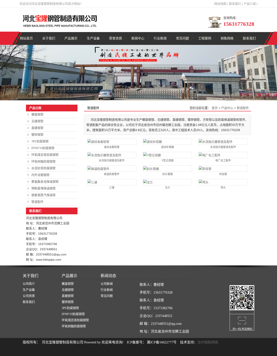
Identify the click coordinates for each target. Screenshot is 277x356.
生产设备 (93, 38)
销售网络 (227, 38)
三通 (111, 187)
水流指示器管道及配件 (223, 147)
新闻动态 (108, 276)
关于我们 (48, 38)
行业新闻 (160, 38)
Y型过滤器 (167, 160)
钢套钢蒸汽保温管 (43, 195)
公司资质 (29, 295)
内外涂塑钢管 (40, 175)
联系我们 (235, 3)
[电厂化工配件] (223, 155)
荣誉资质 (115, 38)
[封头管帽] (167, 168)
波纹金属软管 (111, 147)
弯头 (223, 187)
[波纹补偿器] (167, 141)
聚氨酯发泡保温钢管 (45, 181)
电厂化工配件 (223, 160)
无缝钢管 (37, 121)
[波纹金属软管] (111, 141)
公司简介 (29, 283)
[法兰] (167, 182)
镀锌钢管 (37, 134)
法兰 (167, 187)
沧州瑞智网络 (207, 342)
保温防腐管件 (111, 174)
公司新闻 (107, 283)
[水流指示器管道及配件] (223, 141)
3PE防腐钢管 (40, 141)
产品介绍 (250, 3)
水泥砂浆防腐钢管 (43, 168)
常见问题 (182, 38)
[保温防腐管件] (111, 168)
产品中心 (227, 108)
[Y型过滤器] (167, 155)
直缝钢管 (37, 128)
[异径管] (223, 168)
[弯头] (223, 182)
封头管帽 (167, 174)
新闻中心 (137, 38)
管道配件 (37, 201)
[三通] (111, 182)
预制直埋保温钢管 (43, 188)
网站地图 (220, 3)
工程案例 (204, 38)
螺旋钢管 (37, 114)
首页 (215, 108)
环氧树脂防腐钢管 (43, 161)
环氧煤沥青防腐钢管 (45, 154)
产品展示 (70, 38)
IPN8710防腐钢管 (43, 148)
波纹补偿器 (167, 147)
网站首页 (26, 38)
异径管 (223, 174)
